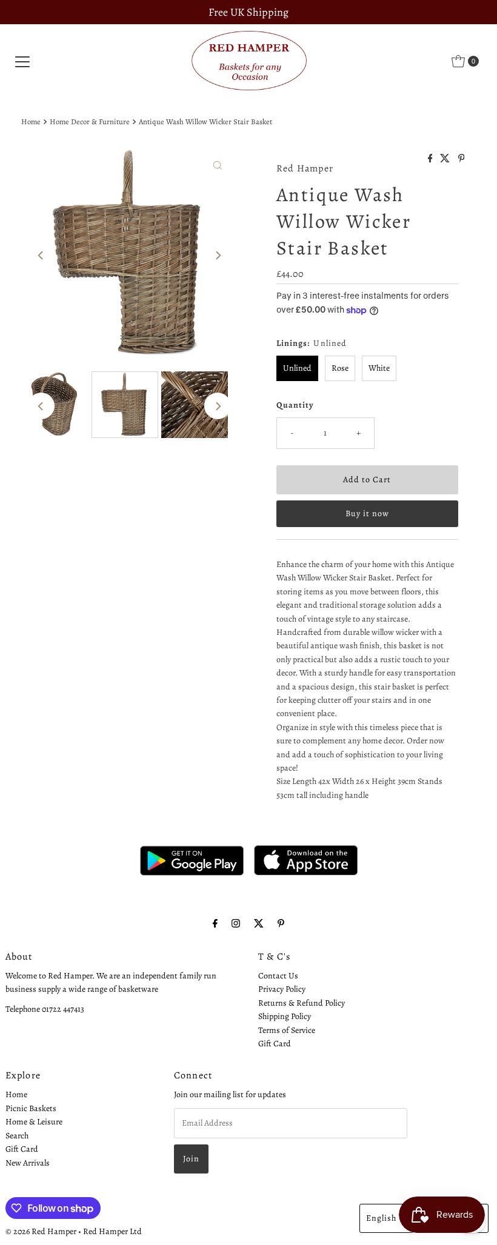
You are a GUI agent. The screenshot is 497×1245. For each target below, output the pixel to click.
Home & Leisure (33, 1121)
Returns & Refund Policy (301, 1003)
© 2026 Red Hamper (40, 1231)
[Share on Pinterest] (461, 159)
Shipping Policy (284, 1016)
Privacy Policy (281, 989)
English (381, 1218)
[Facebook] (215, 923)
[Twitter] (259, 923)
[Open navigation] (22, 61)
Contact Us (278, 975)
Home (31, 121)
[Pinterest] (281, 923)
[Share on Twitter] (446, 159)
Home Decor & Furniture (90, 121)
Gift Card (274, 1043)
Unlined (297, 368)
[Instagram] (236, 923)
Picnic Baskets (30, 1108)
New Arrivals (27, 1163)
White (379, 368)
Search (16, 1135)
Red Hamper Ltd (112, 1231)
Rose (340, 368)
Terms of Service (286, 1030)
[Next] (217, 255)
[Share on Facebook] (431, 159)
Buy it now (367, 513)
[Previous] (41, 255)
